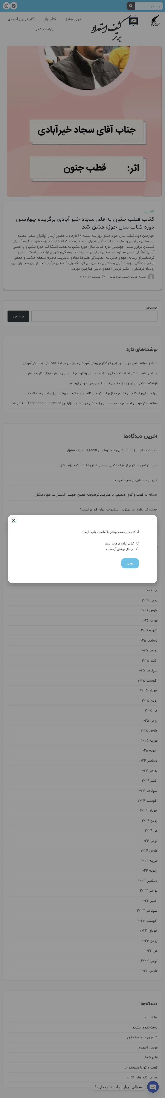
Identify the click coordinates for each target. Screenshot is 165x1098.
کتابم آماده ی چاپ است (119, 543)
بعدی (130, 563)
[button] (13, 520)
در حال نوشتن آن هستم (120, 549)
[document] (82, 549)
